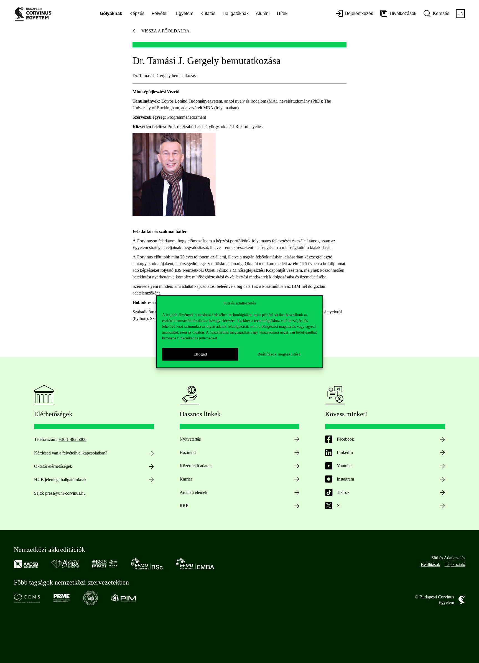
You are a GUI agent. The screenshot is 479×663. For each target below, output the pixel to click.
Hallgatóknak (236, 13)
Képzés (136, 13)
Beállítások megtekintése (279, 354)
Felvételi (160, 13)
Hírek (282, 13)
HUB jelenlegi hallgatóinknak (60, 479)
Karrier (186, 479)
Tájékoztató (455, 564)
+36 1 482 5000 (72, 439)
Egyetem (184, 13)
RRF (184, 505)
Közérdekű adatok (196, 465)
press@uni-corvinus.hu (65, 493)
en (460, 13)
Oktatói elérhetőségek (53, 466)
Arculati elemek (193, 492)
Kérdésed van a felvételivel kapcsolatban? (70, 453)
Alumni (263, 13)
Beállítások (430, 564)
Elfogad (200, 354)
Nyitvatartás (190, 439)
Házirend (188, 452)
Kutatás (207, 13)
